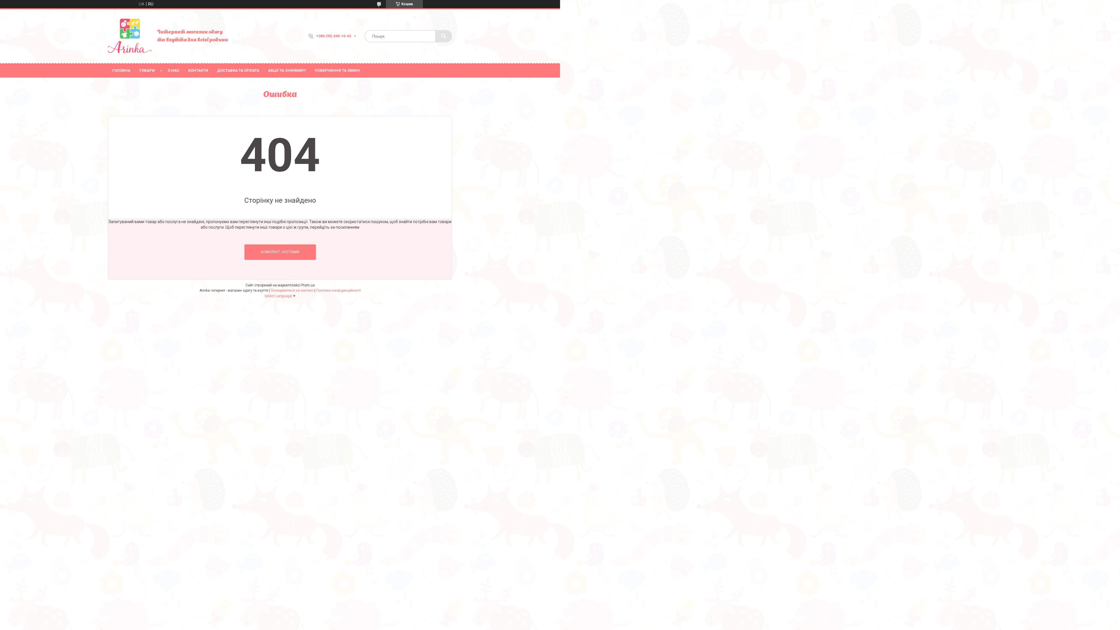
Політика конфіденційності (338, 290)
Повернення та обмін (337, 70)
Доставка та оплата (238, 70)
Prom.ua (308, 285)
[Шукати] (443, 36)
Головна (121, 70)
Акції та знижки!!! (287, 70)
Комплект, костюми (280, 252)
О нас (173, 70)
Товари (147, 70)
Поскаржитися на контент (292, 290)
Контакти (198, 70)
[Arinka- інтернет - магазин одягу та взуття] (129, 36)
